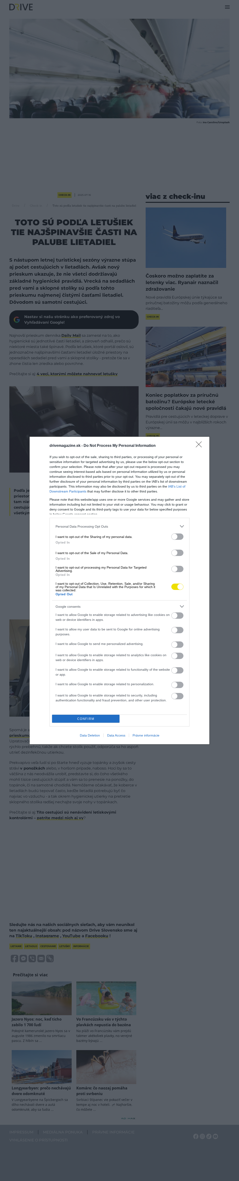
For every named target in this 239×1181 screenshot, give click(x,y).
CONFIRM (86, 719)
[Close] (200, 445)
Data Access (116, 735)
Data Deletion (90, 735)
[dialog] (119, 590)
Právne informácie (146, 735)
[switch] (177, 536)
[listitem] (119, 526)
